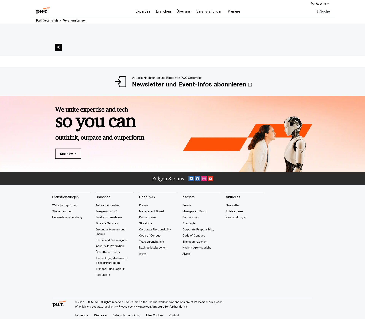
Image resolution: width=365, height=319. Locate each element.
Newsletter (233, 205)
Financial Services (107, 223)
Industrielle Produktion (110, 246)
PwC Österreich (47, 20)
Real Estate (103, 274)
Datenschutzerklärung (126, 315)
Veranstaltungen (209, 11)
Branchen (163, 11)
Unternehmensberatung (67, 217)
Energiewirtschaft (107, 211)
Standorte (145, 223)
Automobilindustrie (107, 205)
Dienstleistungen (65, 197)
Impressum (82, 315)
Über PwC (147, 197)
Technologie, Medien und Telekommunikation (111, 260)
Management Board (151, 211)
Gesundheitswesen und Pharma (110, 232)
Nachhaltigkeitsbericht (153, 247)
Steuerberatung (62, 211)
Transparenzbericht (151, 241)
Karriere (234, 11)
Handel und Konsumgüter (111, 240)
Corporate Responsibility (155, 229)
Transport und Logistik (110, 268)
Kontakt (174, 315)
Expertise (143, 11)
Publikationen (234, 211)
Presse (143, 205)
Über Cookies (154, 315)
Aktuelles (233, 197)
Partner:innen (147, 217)
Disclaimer (100, 315)
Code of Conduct (150, 235)
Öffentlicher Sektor (108, 252)
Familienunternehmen (109, 217)
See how (66, 153)
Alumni (143, 253)
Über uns (184, 11)
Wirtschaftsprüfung (64, 205)
